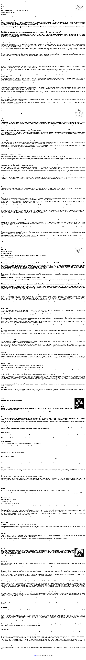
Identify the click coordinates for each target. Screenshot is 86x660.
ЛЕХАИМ (35, 655)
